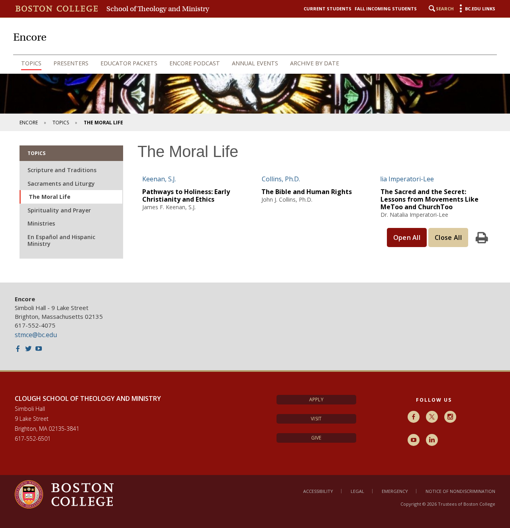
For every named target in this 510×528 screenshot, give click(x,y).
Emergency (395, 491)
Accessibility (318, 491)
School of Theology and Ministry (157, 8)
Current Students (327, 9)
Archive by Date (314, 63)
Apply (316, 399)
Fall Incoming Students (386, 9)
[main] (255, 207)
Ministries (41, 223)
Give (316, 437)
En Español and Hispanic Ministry (61, 240)
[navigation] (255, 63)
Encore (29, 122)
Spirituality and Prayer (59, 210)
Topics (31, 63)
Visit (316, 418)
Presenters (70, 63)
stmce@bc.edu (36, 334)
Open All (407, 237)
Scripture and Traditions (61, 170)
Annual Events (255, 63)
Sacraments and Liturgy (61, 183)
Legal (357, 491)
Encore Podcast (194, 63)
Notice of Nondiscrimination (460, 491)
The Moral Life (50, 196)
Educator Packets (128, 63)
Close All (448, 237)
